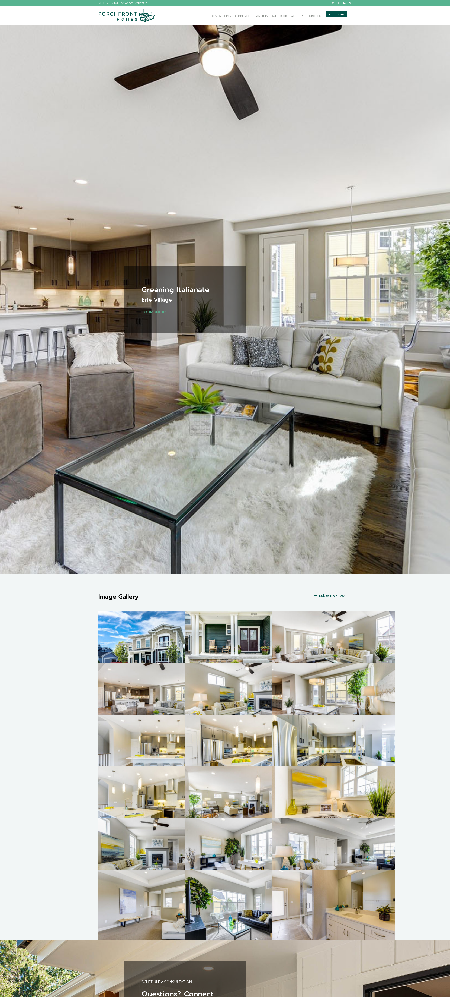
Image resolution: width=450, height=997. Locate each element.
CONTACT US (141, 3)
